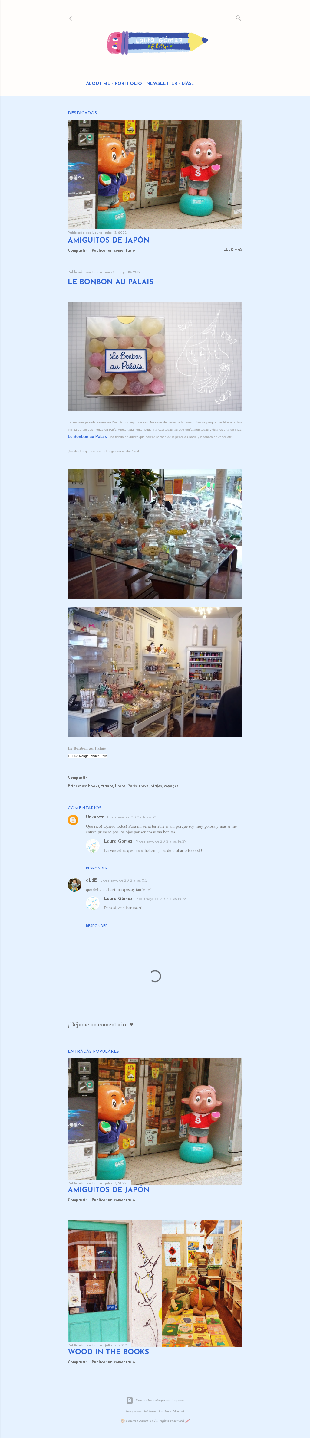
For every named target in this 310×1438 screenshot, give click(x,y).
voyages (171, 786)
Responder (96, 868)
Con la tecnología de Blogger (160, 1400)
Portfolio (128, 84)
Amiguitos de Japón (109, 240)
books (93, 786)
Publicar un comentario (113, 251)
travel (144, 786)
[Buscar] (238, 17)
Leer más (232, 250)
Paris (132, 786)
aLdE (91, 880)
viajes (156, 786)
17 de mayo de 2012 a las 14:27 (160, 841)
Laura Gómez (118, 841)
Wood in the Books (108, 1352)
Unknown (95, 817)
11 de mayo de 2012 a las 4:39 (131, 817)
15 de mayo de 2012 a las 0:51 (123, 880)
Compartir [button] (77, 251)
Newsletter (161, 84)
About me (98, 84)
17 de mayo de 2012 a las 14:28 (161, 898)
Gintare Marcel (171, 1411)
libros (120, 786)
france (107, 786)
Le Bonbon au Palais (87, 436)
